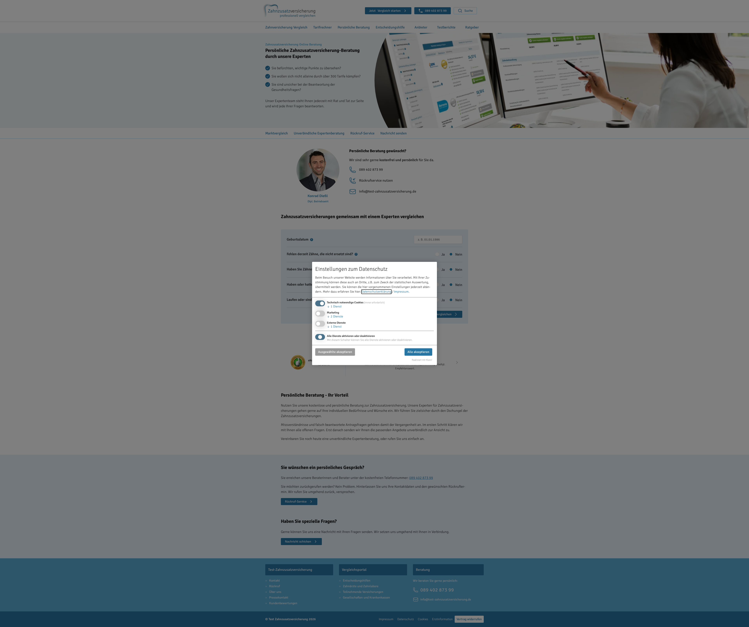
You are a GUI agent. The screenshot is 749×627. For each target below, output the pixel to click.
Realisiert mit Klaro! (422, 359)
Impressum (401, 292)
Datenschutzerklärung (376, 292)
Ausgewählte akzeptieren (335, 352)
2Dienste (335, 317)
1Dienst (334, 307)
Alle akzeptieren (418, 352)
